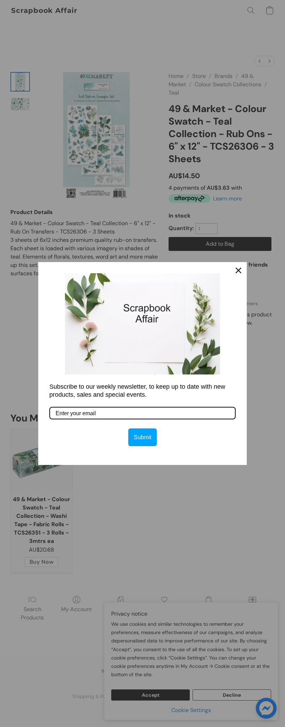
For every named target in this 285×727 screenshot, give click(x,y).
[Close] (238, 270)
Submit (142, 437)
